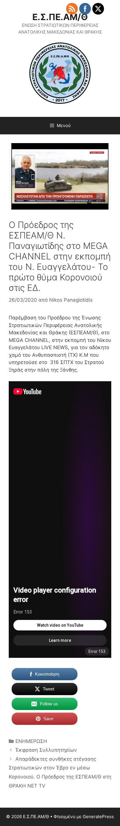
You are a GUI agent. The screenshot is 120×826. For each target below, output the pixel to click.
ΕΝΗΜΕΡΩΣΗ (31, 741)
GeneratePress (98, 816)
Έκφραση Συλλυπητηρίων (46, 750)
